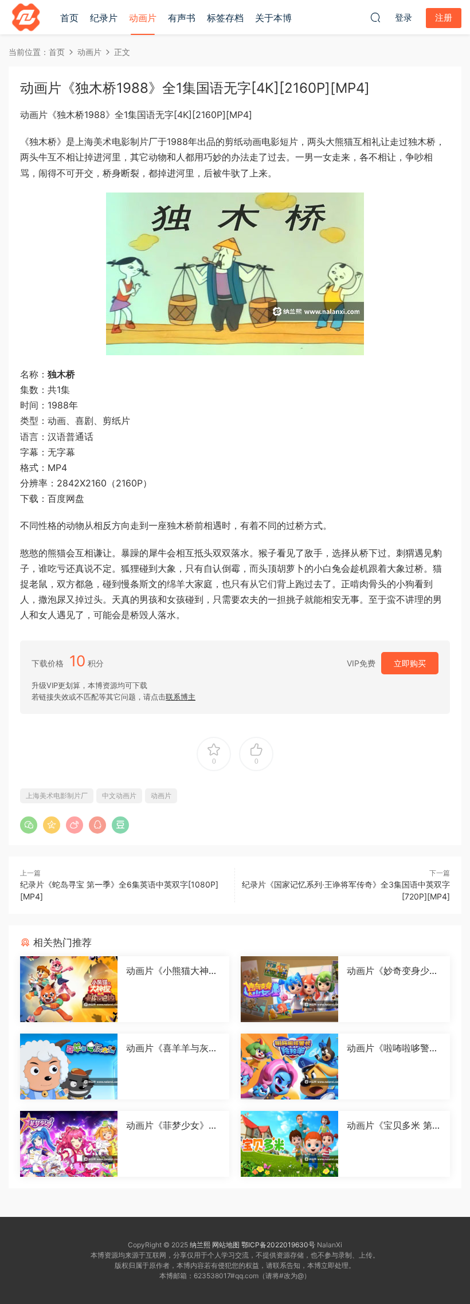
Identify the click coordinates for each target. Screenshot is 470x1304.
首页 (69, 17)
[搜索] (375, 17)
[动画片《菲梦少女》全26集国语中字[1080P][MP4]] (68, 1144)
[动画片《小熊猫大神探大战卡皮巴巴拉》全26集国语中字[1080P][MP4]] (68, 989)
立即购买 (410, 663)
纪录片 (103, 17)
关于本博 (273, 17)
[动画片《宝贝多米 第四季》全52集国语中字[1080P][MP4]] (289, 1144)
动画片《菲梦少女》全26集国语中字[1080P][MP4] (172, 1125)
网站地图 (226, 1244)
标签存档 (225, 17)
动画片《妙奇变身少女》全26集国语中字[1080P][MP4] (393, 970)
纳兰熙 (200, 1244)
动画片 (142, 17)
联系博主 (180, 696)
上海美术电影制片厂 (57, 795)
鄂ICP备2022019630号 (278, 1244)
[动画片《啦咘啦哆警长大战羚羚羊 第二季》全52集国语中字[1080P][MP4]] (289, 1066)
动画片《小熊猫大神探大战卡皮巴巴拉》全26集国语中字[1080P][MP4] (173, 970)
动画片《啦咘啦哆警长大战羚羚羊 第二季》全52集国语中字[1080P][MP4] (394, 1048)
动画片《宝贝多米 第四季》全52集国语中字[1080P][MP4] (394, 1125)
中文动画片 (119, 795)
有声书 (181, 17)
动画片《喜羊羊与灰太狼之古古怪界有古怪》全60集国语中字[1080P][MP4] (172, 1048)
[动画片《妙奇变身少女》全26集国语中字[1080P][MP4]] (289, 989)
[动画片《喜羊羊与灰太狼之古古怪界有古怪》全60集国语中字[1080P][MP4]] (68, 1066)
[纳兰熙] (26, 17)
